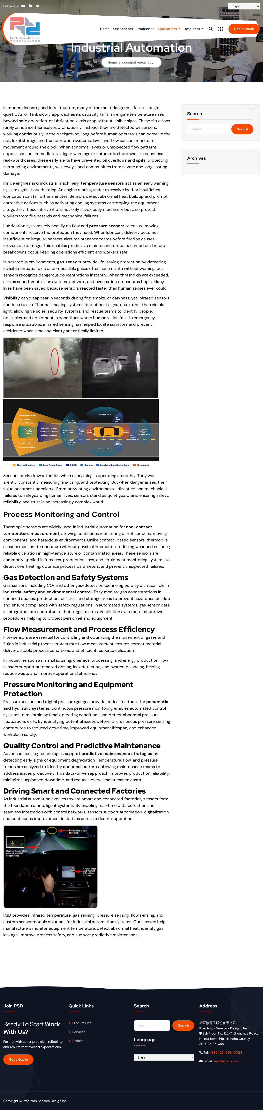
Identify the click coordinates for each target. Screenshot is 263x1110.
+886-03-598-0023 (225, 1052)
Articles (78, 1041)
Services (78, 1032)
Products (143, 29)
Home (105, 29)
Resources (192, 29)
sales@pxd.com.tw (227, 1061)
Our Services (123, 29)
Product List (81, 1023)
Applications (167, 29)
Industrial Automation (138, 62)
